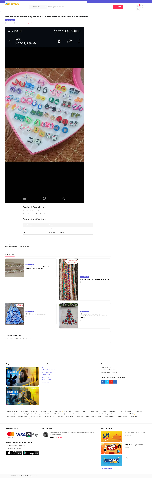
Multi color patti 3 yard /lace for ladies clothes (94, 279)
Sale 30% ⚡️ (132, 414)
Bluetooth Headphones (81, 411)
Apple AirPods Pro (46, 411)
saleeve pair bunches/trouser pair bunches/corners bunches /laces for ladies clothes (93, 315)
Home (71, 11)
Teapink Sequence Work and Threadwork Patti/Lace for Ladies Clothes (39, 268)
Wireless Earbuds (122, 416)
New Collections (82, 414)
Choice (104, 411)
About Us (44, 367)
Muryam (10, 23)
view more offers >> (107, 469)
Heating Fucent (28, 414)
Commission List (46, 374)
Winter (99, 416)
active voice (24, 411)
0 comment (18, 23)
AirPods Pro (34, 411)
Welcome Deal (90, 416)
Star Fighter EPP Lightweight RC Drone (17, 416)
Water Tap (80, 416)
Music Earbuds (70, 414)
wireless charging (109, 416)
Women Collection (12, 419)
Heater (18, 414)
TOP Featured (59, 416)
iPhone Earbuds (58, 414)
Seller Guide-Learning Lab (49, 370)
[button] (38, 7)
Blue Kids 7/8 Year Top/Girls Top (36, 314)
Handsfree (10, 414)
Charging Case (94, 411)
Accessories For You (12, 411)
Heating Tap (38, 414)
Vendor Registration (47, 372)
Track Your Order (46, 379)
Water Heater (70, 416)
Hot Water (48, 414)
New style (92, 414)
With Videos (134, 416)
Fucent (129, 411)
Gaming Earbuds (139, 411)
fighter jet (121, 411)
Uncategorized (78, 11)
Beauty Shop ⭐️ (58, 411)
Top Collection (48, 416)
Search (119, 6)
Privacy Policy (45, 377)
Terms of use (45, 382)
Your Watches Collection (26, 419)
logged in (17, 338)
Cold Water (112, 411)
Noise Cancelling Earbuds (105, 414)
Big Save (68, 411)
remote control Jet (120, 414)
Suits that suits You (36, 416)
